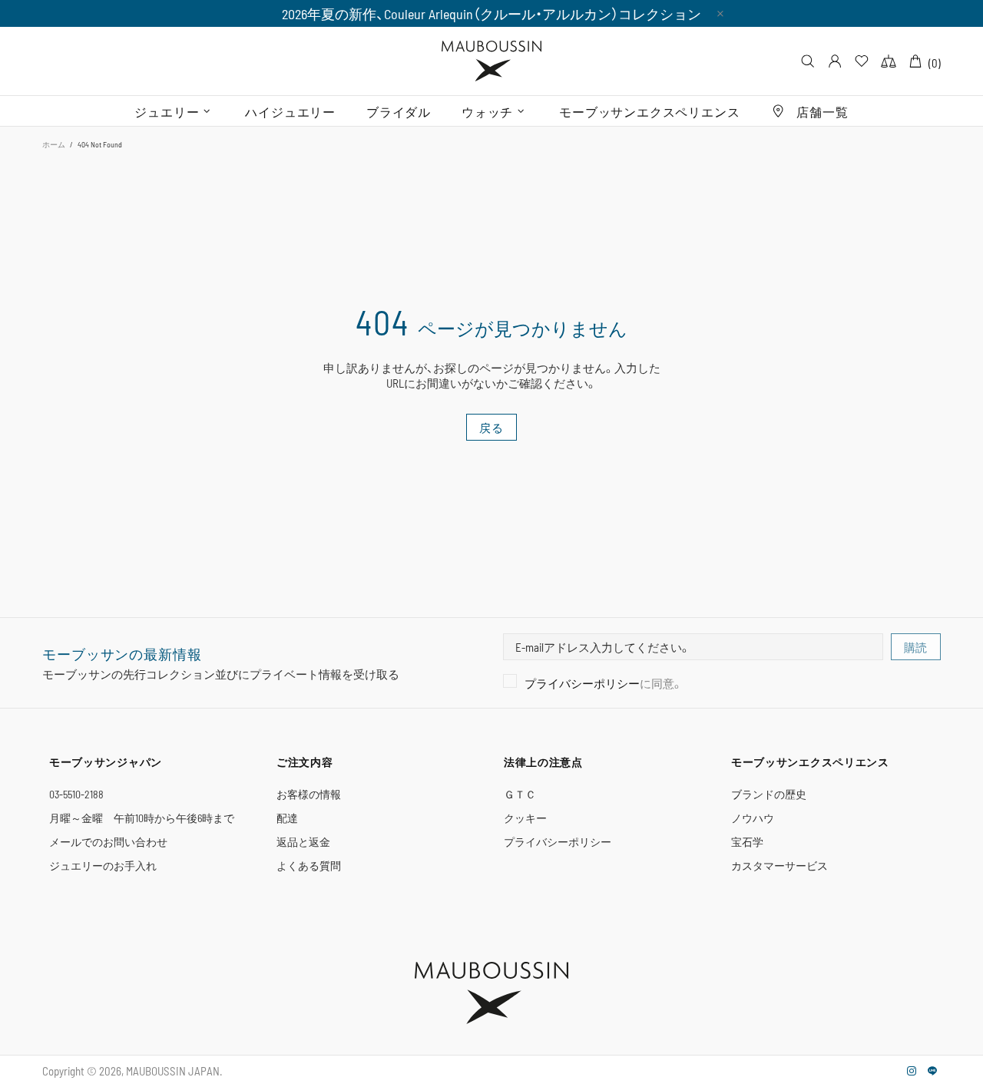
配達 (287, 817)
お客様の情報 (308, 794)
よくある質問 (308, 865)
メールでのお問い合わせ (108, 841)
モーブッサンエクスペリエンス (810, 761)
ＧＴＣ (520, 794)
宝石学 (747, 841)
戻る (491, 427)
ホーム (53, 144)
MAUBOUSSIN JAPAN (491, 61)
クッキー (525, 817)
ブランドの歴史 (768, 794)
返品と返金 (303, 841)
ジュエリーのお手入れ (103, 865)
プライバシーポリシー (582, 683)
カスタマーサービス (779, 865)
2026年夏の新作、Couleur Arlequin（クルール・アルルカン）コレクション (491, 13)
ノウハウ (752, 817)
